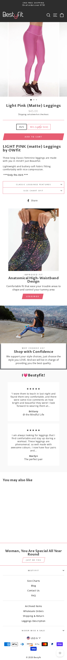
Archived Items (33, 606)
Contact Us (33, 590)
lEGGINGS (32, 296)
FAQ (33, 595)
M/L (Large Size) (39, 126)
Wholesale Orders (33, 611)
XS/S (21, 126)
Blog (33, 585)
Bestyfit (33, 570)
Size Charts (33, 580)
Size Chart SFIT (33, 190)
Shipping (22, 114)
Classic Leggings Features (33, 184)
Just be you (33, 560)
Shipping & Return (33, 615)
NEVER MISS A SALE (33, 630)
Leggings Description (34, 620)
